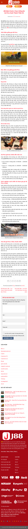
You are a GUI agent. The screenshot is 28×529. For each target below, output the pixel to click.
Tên (4, 315)
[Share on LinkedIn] (20, 281)
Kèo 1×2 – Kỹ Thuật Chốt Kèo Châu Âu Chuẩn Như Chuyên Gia (15, 422)
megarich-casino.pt (5, 366)
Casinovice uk (4, 358)
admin (19, 16)
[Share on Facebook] (10, 281)
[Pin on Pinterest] (17, 281)
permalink (23, 285)
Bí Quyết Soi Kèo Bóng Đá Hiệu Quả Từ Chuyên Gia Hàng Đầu (14, 409)
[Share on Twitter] (13, 281)
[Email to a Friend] (15, 281)
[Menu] (2, 2)
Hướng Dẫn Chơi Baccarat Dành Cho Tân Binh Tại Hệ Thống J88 (16, 396)
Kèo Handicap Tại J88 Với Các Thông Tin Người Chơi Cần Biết (14, 414)
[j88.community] (14, 2)
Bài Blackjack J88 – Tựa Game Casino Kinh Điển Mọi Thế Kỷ (6, 290)
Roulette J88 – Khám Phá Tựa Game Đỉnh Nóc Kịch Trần (16, 401)
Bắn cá (2, 348)
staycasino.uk (4, 373)
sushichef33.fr (4, 376)
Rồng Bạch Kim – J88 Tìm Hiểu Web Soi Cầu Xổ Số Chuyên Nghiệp (15, 392)
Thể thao (3, 378)
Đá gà (14, 285)
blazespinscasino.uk (5, 351)
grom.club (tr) (4, 363)
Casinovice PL (4, 356)
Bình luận (5, 303)
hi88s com (6, 514)
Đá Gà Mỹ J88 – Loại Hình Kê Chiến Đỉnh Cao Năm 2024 (21, 290)
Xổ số (2, 383)
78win (8, 451)
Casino (2, 353)
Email (4, 321)
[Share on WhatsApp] (8, 281)
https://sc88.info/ (14, 514)
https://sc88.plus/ (5, 516)
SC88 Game (13, 516)
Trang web (5, 327)
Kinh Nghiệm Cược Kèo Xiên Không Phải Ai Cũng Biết (15, 418)
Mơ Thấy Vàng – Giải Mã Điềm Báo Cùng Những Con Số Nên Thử (14, 405)
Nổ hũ (2, 371)
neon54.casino (4, 368)
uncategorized (4, 381)
